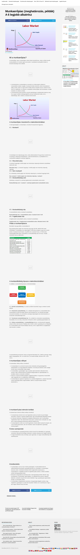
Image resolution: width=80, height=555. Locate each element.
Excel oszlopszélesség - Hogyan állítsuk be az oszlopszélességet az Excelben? (11, 526)
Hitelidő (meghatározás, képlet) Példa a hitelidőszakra (73, 36)
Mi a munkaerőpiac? (9, 52)
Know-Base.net (4, 548)
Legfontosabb (4, 1)
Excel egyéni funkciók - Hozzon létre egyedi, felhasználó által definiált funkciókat (11, 534)
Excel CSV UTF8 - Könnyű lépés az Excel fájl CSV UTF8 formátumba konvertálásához (13, 538)
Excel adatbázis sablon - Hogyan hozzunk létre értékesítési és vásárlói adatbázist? (12, 542)
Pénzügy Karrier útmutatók (7, 4)
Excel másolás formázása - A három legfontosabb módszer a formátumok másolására (12, 530)
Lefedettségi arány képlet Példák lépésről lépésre (73, 59)
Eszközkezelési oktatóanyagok (26, 1)
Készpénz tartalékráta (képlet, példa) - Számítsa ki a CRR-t (73, 52)
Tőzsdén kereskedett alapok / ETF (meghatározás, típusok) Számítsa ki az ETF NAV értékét (12, 509)
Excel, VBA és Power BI (39, 1)
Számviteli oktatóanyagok (14, 1)
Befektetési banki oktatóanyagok (51, 1)
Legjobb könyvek (62, 1)
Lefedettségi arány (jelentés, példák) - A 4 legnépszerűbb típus (73, 29)
